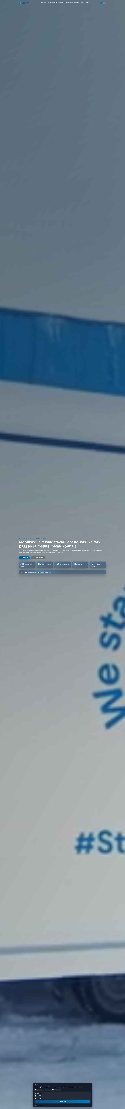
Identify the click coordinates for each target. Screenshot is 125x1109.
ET (101, 2)
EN (104, 2)
